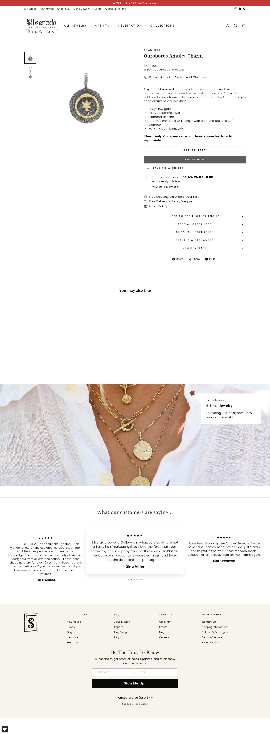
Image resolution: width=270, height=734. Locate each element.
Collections (163, 26)
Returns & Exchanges (195, 240)
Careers (164, 637)
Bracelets (73, 642)
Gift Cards (30, 8)
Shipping (149, 69)
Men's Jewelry (81, 8)
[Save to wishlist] (28, 305)
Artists (103, 26)
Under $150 (63, 8)
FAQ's (117, 637)
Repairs (118, 627)
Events (97, 8)
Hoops (71, 627)
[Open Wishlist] (5, 729)
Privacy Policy (210, 642)
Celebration (130, 26)
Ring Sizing (120, 632)
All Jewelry (76, 26)
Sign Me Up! (135, 683)
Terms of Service (212, 637)
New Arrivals (47, 8)
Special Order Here (195, 224)
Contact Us (209, 622)
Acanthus (152, 50)
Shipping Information (195, 232)
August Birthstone (115, 8)
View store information (166, 186)
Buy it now (195, 159)
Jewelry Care (195, 248)
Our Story (164, 622)
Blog (162, 632)
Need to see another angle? (195, 216)
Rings (70, 632)
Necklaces (73, 637)
